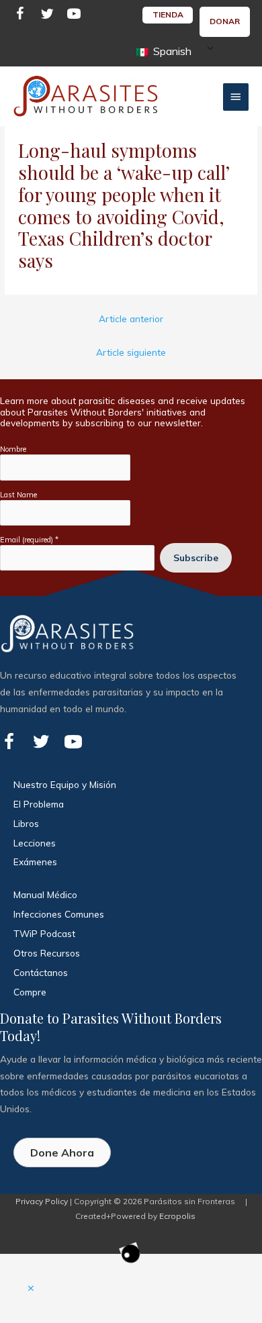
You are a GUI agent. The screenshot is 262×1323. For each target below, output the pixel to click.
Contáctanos (40, 972)
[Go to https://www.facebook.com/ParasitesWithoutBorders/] (20, 16)
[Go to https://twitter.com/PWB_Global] (47, 16)
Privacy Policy (41, 1201)
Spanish (170, 51)
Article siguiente (131, 352)
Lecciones (34, 842)
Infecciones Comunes (58, 914)
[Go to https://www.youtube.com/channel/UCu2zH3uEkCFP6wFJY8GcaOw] (74, 16)
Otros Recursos (46, 953)
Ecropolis (177, 1216)
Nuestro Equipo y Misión (64, 784)
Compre (29, 991)
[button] (31, 1288)
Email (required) (29, 539)
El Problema (38, 804)
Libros (26, 823)
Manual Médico (45, 894)
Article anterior (131, 318)
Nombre (13, 449)
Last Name (18, 494)
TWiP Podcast (44, 933)
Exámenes (35, 861)
